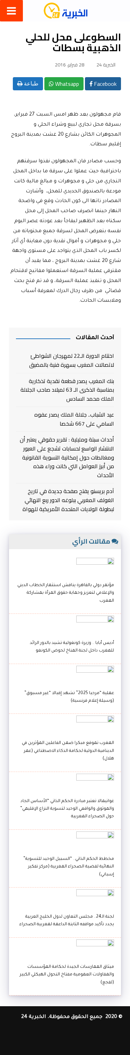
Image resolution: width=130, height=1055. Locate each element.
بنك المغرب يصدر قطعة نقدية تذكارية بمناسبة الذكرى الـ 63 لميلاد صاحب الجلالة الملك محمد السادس (67, 390)
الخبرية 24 (105, 65)
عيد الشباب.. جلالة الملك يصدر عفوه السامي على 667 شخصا (74, 419)
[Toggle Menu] (11, 10)
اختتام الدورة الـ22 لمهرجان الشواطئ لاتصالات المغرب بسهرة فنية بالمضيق (71, 360)
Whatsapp (66, 84)
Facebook (104, 84)
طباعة (30, 84)
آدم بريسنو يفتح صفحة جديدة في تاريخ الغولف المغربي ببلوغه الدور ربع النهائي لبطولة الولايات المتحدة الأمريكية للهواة (68, 500)
